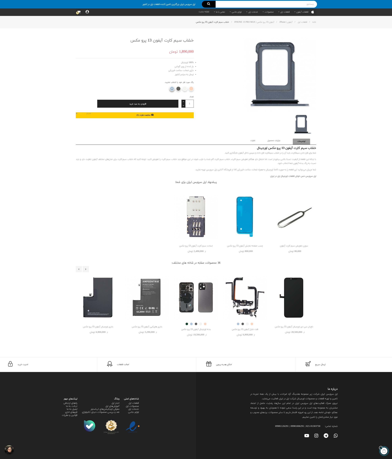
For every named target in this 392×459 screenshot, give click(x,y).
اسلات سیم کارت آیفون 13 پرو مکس (196, 245)
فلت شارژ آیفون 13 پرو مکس (245, 329)
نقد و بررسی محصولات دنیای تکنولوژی (100, 412)
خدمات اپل (133, 409)
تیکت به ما (71, 406)
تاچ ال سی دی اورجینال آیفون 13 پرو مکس (294, 326)
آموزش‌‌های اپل (112, 406)
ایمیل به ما (72, 409)
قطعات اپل (134, 403)
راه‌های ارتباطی (70, 403)
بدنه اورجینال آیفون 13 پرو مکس (196, 329)
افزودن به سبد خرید (137, 104)
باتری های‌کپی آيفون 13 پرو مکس (147, 326)
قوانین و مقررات (69, 415)
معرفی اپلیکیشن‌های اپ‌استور (105, 409)
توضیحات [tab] (301, 141)
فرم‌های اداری (71, 412)
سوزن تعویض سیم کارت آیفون (294, 245)
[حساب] (87, 12)
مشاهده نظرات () (145, 115)
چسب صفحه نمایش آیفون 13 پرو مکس (245, 245)
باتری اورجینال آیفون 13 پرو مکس (98, 326)
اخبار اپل (115, 403)
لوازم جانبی (133, 412)
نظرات (252, 140)
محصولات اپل (132, 406)
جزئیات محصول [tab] (274, 140)
